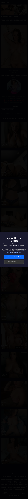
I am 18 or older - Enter (14, 257)
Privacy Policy (17, 252)
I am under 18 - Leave (14, 262)
